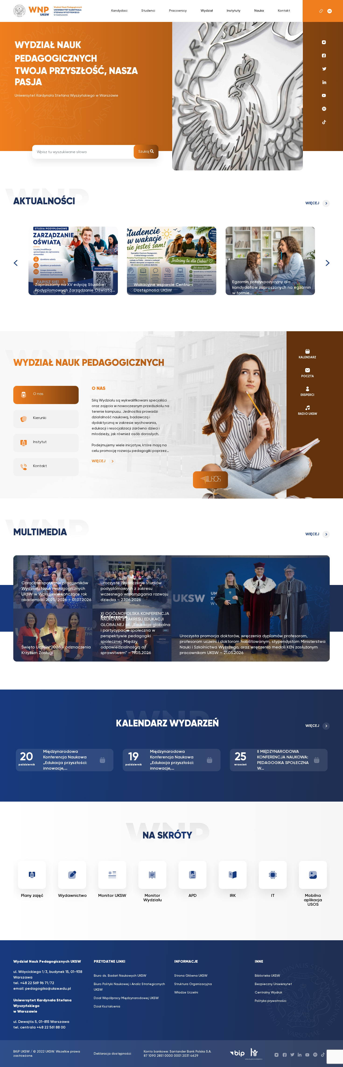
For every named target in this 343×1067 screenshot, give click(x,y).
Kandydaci (119, 10)
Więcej (312, 203)
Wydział (207, 10)
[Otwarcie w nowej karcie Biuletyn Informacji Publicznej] (237, 1053)
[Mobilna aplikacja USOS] (273, 875)
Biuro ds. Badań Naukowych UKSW (120, 975)
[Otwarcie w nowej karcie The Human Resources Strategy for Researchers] (254, 1053)
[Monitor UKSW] (72, 875)
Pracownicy (178, 10)
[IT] (233, 875)
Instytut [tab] (40, 442)
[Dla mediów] (313, 875)
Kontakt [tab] (40, 466)
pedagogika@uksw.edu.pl (48, 989)
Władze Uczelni (186, 992)
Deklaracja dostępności (112, 1053)
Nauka (259, 10)
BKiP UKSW (21, 1051)
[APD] (152, 875)
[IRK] (192, 875)
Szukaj (144, 152)
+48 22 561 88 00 (51, 1027)
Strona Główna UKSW (190, 975)
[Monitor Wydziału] (112, 875)
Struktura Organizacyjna (193, 984)
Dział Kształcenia (107, 1006)
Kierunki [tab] (39, 418)
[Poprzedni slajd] (15, 263)
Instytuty (233, 10)
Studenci (148, 10)
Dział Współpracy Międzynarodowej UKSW (126, 998)
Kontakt (284, 10)
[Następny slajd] (327, 263)
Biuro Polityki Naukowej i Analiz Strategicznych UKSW (129, 986)
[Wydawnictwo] (32, 875)
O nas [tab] (38, 394)
